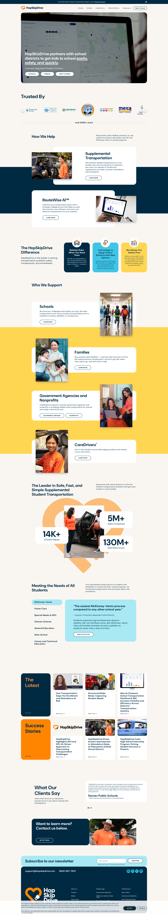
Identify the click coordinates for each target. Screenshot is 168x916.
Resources (126, 8)
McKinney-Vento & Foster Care (104, 896)
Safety (73, 896)
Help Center (75, 899)
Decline (142, 908)
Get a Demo (126, 892)
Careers (73, 892)
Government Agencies (103, 892)
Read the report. (100, 2)
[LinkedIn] (141, 871)
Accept (129, 908)
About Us (74, 889)
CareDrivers (100, 8)
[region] (116, 791)
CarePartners (126, 889)
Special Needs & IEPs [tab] (45, 615)
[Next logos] (145, 110)
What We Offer (113, 8)
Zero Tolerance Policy (129, 899)
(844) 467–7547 (67, 871)
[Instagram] (133, 871)
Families (89, 8)
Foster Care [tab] (40, 608)
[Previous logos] (22, 110)
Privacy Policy (84, 907)
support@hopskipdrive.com (40, 871)
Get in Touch (140, 8)
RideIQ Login (100, 889)
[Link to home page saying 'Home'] (32, 8)
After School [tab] (40, 634)
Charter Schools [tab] (43, 621)
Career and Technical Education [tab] (45, 642)
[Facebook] (128, 871)
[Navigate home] (41, 896)
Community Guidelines (129, 896)
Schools (80, 8)
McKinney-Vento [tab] (43, 602)
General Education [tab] (44, 628)
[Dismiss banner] (146, 2)
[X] (137, 871)
